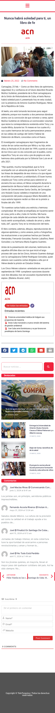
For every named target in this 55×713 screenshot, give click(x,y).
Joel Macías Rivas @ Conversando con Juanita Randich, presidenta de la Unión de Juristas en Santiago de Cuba (30, 487)
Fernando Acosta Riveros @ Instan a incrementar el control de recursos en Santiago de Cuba (29, 507)
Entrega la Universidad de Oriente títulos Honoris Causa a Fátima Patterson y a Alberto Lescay (41, 429)
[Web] (32, 306)
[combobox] (22, 366)
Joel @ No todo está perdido (24, 553)
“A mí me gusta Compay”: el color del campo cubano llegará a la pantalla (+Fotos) (26, 410)
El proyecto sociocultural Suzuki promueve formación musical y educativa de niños (41, 467)
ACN (7, 299)
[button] (4, 350)
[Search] (49, 366)
